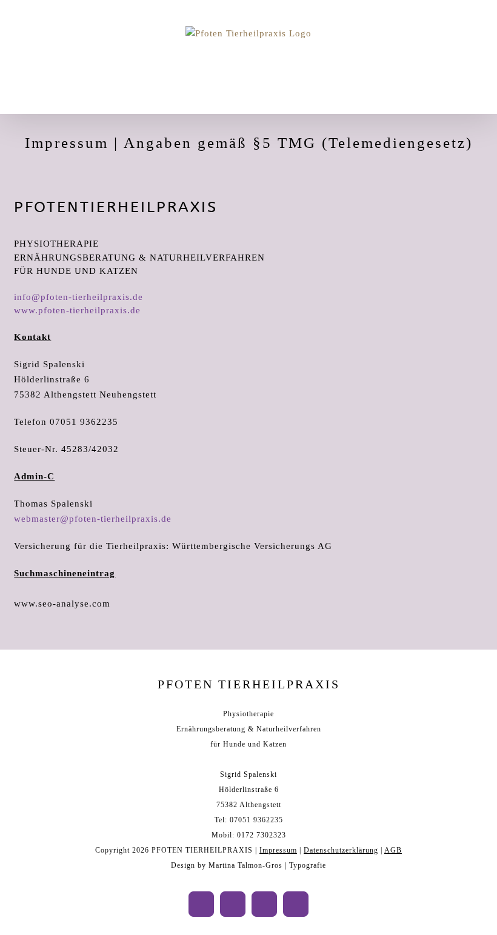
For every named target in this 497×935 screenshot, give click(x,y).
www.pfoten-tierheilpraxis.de (77, 310)
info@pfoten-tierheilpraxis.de (78, 297)
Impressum (278, 850)
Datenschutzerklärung (341, 850)
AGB (393, 850)
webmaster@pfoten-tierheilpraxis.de (93, 519)
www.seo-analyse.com (62, 603)
